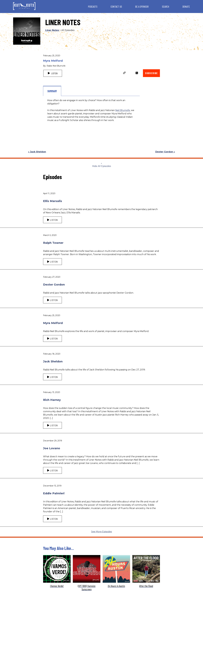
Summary (52, 91)
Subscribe (151, 73)
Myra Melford (53, 323)
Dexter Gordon (54, 284)
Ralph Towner (53, 242)
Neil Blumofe (122, 110)
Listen (54, 73)
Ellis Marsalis (52, 201)
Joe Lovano (51, 448)
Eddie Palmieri (53, 493)
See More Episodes (101, 531)
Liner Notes (52, 30)
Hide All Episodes (101, 166)
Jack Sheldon (53, 361)
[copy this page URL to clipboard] (124, 73)
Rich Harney (52, 400)
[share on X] (137, 73)
